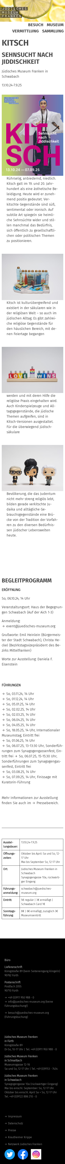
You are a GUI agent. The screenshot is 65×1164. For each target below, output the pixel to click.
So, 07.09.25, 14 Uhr (20, 777)
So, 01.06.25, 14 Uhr (20, 740)
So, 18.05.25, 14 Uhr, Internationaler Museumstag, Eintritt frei (31, 732)
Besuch (35, 24)
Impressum (15, 1116)
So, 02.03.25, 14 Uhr (20, 714)
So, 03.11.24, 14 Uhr (20, 694)
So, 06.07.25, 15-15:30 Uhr (38, 756)
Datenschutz (15, 1123)
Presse (12, 1130)
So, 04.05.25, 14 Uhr (20, 725)
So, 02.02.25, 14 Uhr (20, 709)
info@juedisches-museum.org (26, 1001)
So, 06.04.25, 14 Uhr (20, 720)
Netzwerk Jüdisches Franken (25, 1144)
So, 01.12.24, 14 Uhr (20, 699)
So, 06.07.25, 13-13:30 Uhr (25, 746)
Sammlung (53, 31)
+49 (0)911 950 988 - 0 (21, 997)
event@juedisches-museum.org (30, 626)
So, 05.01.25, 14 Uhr (20, 704)
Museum (55, 24)
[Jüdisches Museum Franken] (14, 12)
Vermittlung (25, 31)
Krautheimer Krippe (20, 1137)
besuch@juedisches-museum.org (28, 1012)
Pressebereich (47, 803)
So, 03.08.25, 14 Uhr (21, 772)
